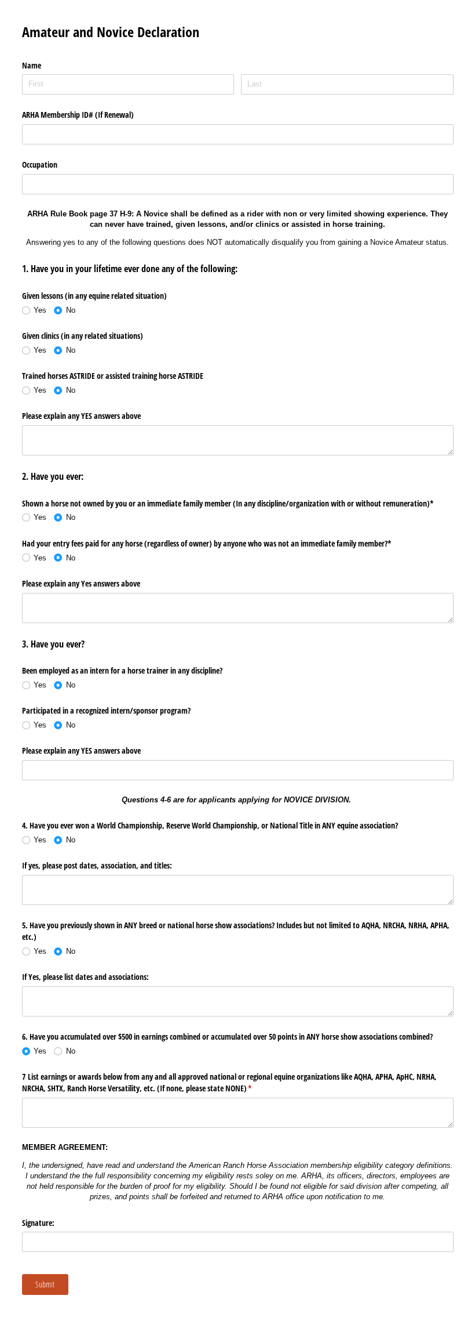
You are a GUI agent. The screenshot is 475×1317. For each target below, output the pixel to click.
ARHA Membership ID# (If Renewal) (78, 114)
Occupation (39, 164)
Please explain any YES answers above (81, 415)
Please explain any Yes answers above (81, 583)
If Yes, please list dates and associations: (86, 976)
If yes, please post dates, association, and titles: (98, 865)
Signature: (39, 1222)
